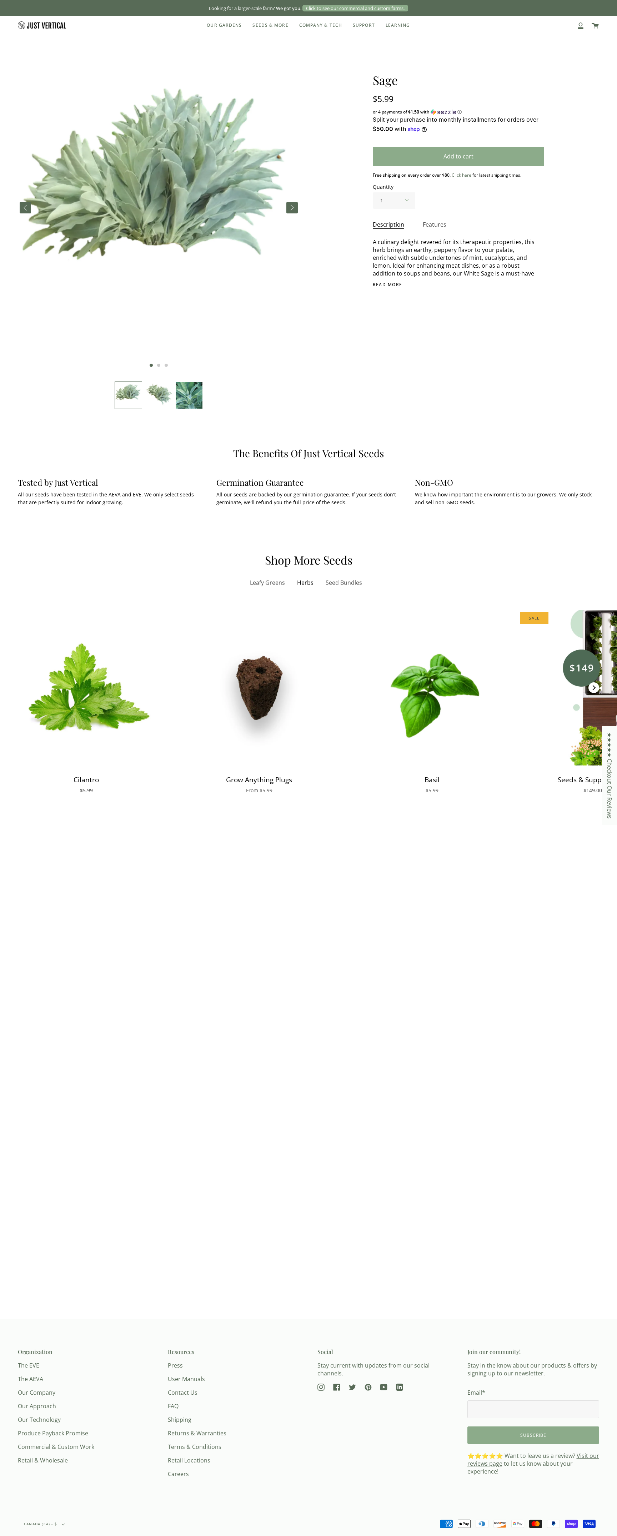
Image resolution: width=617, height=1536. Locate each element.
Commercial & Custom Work (56, 1447)
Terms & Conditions (194, 1447)
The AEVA (30, 1379)
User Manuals (186, 1379)
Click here (461, 175)
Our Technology (39, 1420)
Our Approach (37, 1406)
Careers (178, 1474)
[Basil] (432, 688)
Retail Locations (189, 1460)
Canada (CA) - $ (41, 1523)
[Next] (593, 687)
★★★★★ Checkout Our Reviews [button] (609, 775)
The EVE (28, 1365)
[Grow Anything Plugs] (259, 688)
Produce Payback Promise (53, 1433)
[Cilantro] (86, 688)
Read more (387, 285)
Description (388, 224)
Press (175, 1365)
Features (434, 224)
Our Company (36, 1392)
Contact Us (182, 1392)
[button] (128, 395)
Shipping (179, 1420)
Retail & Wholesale (43, 1460)
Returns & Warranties (197, 1433)
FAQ (173, 1406)
